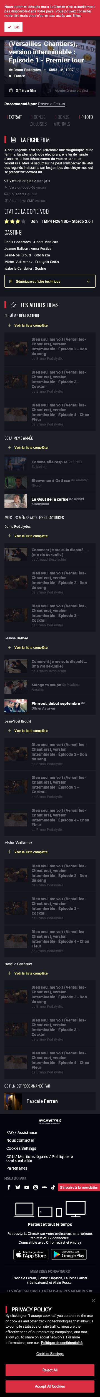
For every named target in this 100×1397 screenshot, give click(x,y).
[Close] (93, 1300)
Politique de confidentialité (61, 1342)
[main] (50, 1345)
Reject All (50, 1369)
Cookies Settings (50, 1353)
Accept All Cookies (50, 1386)
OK (16, 27)
